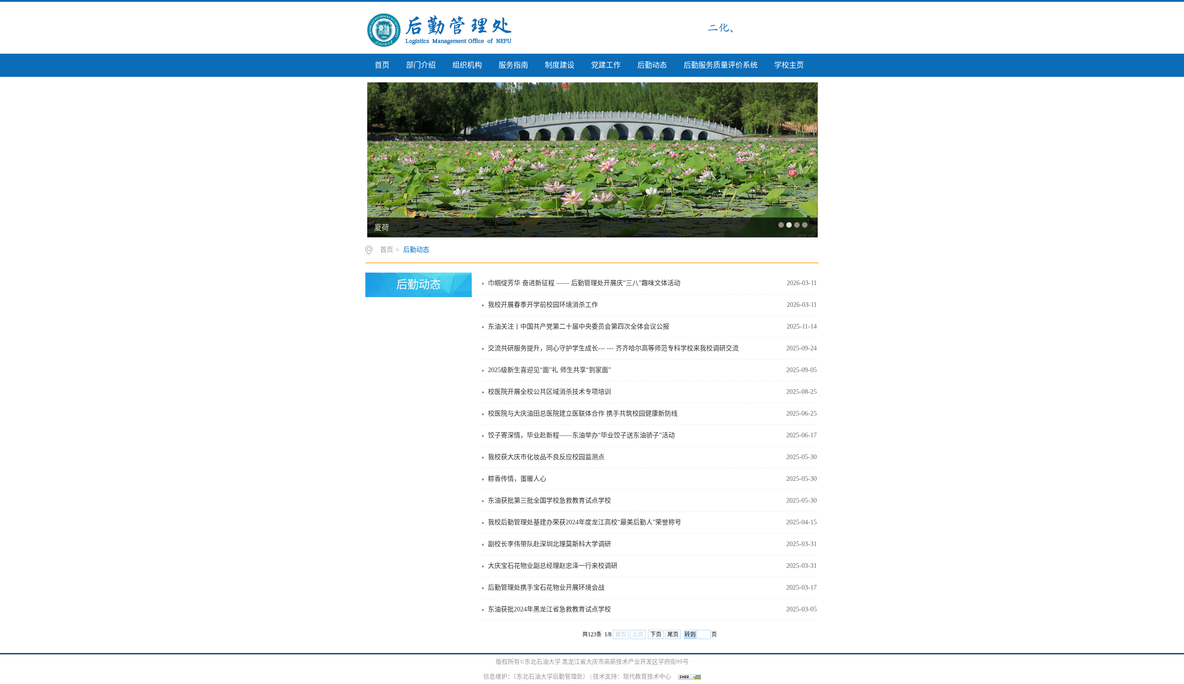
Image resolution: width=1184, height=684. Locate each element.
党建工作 (606, 65)
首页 (382, 65)
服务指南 (513, 65)
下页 (655, 634)
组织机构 (467, 65)
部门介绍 (421, 65)
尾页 (672, 634)
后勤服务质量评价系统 (721, 65)
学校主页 (789, 65)
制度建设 (559, 65)
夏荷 (381, 227)
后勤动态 (652, 65)
